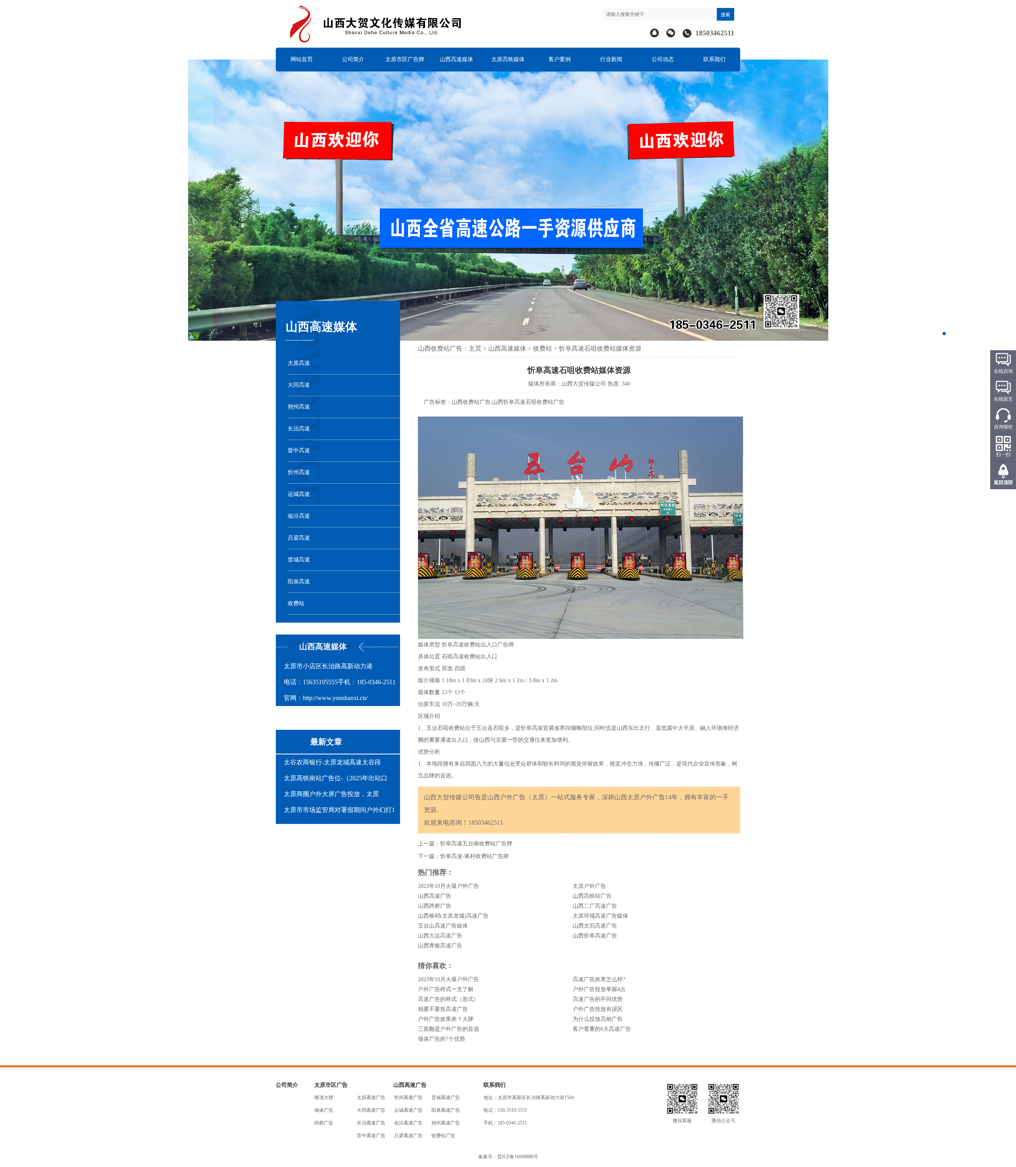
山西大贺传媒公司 (584, 384)
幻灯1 (387, 809)
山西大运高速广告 (440, 936)
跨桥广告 (323, 1123)
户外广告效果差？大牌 (445, 1019)
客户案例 (559, 59)
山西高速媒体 (456, 59)
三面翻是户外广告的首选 (448, 1029)
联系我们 (714, 59)
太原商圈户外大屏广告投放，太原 (331, 794)
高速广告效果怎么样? (599, 979)
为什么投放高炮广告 (598, 1019)
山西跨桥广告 (434, 906)
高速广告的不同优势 (598, 999)
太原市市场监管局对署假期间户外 (331, 809)
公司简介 (353, 59)
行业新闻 (611, 59)
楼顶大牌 (323, 1097)
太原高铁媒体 (508, 59)
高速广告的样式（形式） (448, 999)
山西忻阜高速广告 (595, 936)
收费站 (542, 348)
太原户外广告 (589, 886)
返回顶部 (1003, 482)
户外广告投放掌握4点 (599, 989)
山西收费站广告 (440, 348)
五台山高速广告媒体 (443, 926)
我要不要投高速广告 (443, 1009)
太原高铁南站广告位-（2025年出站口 (335, 778)
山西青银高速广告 (440, 946)
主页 (475, 348)
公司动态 (663, 59)
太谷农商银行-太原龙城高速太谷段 (332, 762)
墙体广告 (323, 1110)
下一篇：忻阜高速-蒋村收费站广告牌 (463, 856)
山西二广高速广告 (595, 906)
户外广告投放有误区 (598, 1009)
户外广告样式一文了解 (445, 989)
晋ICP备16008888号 (517, 1156)
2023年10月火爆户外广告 (448, 886)
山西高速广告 (434, 896)
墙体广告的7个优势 (441, 1039)
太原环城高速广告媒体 (600, 916)
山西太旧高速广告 (595, 926)
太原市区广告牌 (404, 59)
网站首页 (302, 59)
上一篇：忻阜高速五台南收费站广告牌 (465, 844)
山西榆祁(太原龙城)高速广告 (453, 916)
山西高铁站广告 (592, 896)
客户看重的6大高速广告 (602, 1029)
